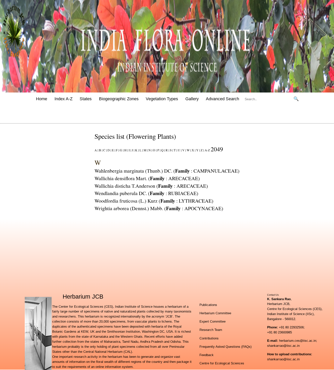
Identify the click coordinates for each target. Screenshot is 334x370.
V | (183, 150)
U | (179, 150)
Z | (202, 150)
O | (154, 150)
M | (145, 150)
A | (96, 150)
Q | (162, 150)
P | (158, 150)
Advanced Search (222, 98)
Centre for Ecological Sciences (221, 363)
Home (41, 98)
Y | (197, 150)
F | (117, 150)
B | (100, 150)
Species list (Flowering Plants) (135, 136)
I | (129, 150)
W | (188, 150)
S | (171, 150)
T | (175, 150)
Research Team (210, 330)
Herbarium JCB (83, 296)
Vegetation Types (162, 98)
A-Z (207, 150)
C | (104, 150)
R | (167, 150)
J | (132, 150)
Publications (208, 305)
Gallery (192, 98)
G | (121, 150)
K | (136, 150)
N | (150, 150)
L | (141, 150)
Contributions (209, 338)
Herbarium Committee (215, 313)
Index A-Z (63, 98)
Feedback (206, 355)
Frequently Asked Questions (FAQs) (225, 347)
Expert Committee (212, 321)
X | (193, 150)
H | (126, 150)
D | (109, 150)
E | (113, 150)
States (86, 98)
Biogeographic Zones (119, 98)
